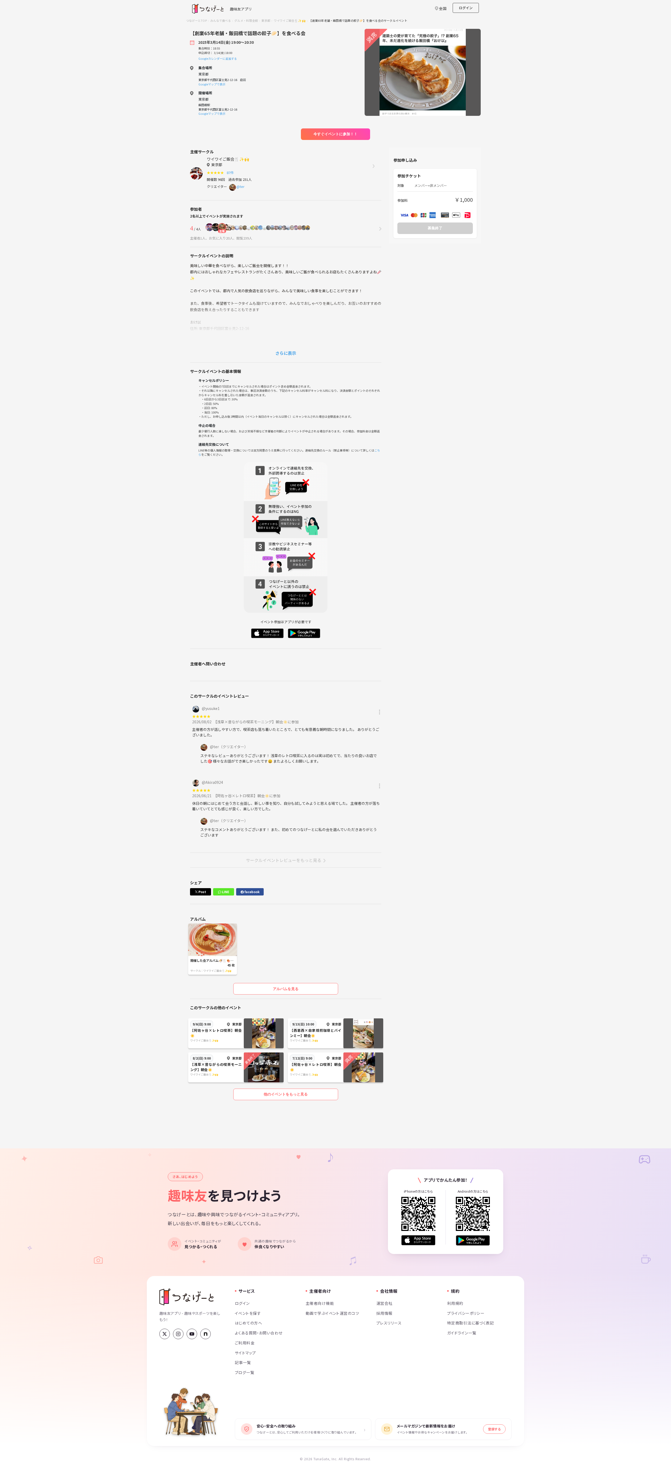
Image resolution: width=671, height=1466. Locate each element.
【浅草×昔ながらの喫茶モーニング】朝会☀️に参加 (257, 721)
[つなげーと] (186, 1297)
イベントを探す (248, 1313)
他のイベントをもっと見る (286, 1094)
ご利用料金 (245, 1342)
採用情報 (384, 1313)
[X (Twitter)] (164, 1334)
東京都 (265, 20)
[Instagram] (178, 1334)
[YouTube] (192, 1334)
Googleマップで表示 (211, 84)
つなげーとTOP (196, 20)
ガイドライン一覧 (461, 1332)
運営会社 (384, 1303)
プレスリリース (389, 1323)
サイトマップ (245, 1352)
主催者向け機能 (320, 1303)
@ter (240, 186)
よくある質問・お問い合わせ (259, 1332)
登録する (494, 1429)
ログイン (466, 7)
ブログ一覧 (244, 1372)
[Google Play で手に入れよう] (473, 1240)
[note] (205, 1334)
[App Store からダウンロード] (418, 1240)
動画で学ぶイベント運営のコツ (332, 1313)
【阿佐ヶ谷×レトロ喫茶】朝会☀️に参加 (247, 795)
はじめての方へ (248, 1323)
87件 (231, 172)
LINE (225, 891)
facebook (251, 891)
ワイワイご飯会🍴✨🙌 (290, 20)
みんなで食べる (220, 20)
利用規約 (455, 1303)
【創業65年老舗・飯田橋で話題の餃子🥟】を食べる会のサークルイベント (358, 20)
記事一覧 (243, 1362)
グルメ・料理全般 (246, 20)
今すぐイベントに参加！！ (335, 134)
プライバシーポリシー (465, 1313)
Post (202, 891)
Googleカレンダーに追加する (217, 58)
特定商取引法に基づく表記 (470, 1323)
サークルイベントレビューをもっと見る (283, 860)
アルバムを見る (286, 989)
